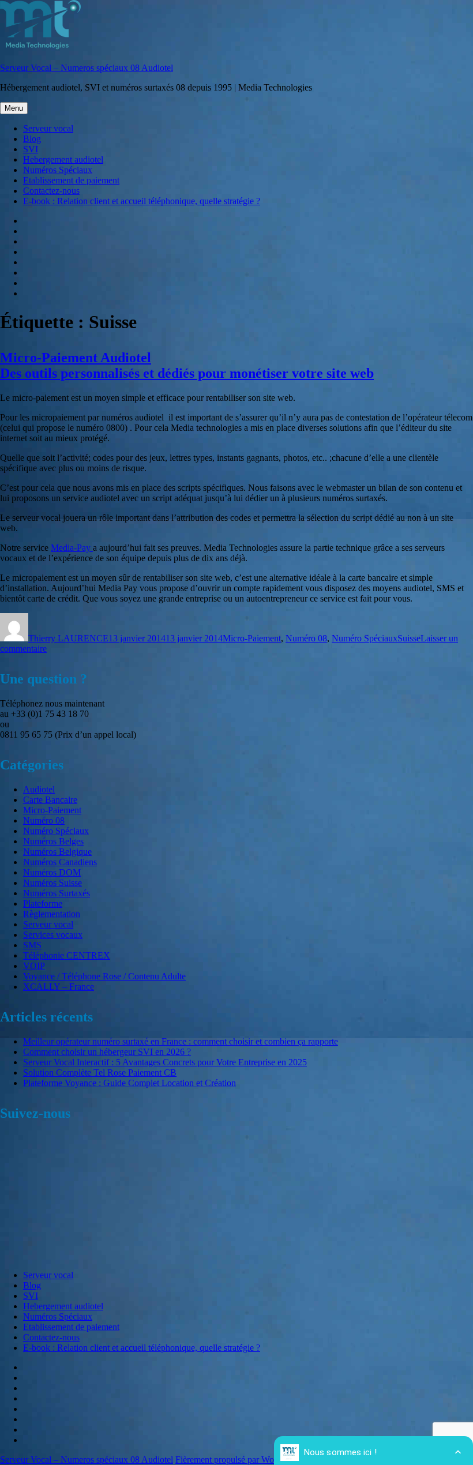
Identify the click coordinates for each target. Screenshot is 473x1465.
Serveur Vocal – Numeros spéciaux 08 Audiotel (86, 68)
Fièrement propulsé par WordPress (238, 1459)
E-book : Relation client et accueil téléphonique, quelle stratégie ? (141, 201)
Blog (32, 139)
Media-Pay (72, 548)
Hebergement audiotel (63, 159)
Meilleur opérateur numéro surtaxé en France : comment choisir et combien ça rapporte (180, 1041)
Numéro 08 (306, 638)
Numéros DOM (52, 872)
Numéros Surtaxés (56, 893)
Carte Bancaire (50, 800)
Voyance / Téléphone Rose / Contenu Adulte (104, 976)
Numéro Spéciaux (364, 638)
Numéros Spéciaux (57, 170)
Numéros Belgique (57, 852)
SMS (32, 945)
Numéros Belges (53, 841)
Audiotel (39, 789)
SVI (30, 149)
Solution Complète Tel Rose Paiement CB (100, 1072)
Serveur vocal (48, 128)
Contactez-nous (51, 191)
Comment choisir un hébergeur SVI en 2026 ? (107, 1052)
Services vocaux (52, 935)
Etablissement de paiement (71, 180)
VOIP (34, 966)
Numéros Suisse (52, 883)
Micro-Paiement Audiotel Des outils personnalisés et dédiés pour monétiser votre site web (187, 365)
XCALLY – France (58, 986)
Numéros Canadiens (60, 862)
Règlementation (51, 914)
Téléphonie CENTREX (66, 955)
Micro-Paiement (252, 638)
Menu (14, 108)
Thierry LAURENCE (68, 638)
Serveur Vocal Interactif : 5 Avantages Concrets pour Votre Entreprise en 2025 (165, 1062)
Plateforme (42, 903)
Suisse (409, 638)
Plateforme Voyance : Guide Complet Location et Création (129, 1083)
